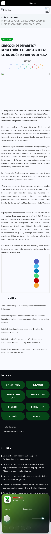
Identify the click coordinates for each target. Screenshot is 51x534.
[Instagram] (11, 528)
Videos (37, 416)
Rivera (13, 416)
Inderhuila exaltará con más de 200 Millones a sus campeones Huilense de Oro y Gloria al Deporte (21, 341)
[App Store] (23, 528)
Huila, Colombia (9, 427)
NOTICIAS (14, 17)
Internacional (13, 396)
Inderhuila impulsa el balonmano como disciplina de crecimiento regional (22, 331)
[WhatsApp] (17, 528)
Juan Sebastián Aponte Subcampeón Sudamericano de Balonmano (23, 307)
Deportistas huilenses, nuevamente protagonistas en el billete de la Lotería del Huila (24, 351)
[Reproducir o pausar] (7, 518)
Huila (38, 385)
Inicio (3, 17)
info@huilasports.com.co (13, 431)
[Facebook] (6, 528)
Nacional (38, 394)
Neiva (13, 407)
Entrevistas (13, 385)
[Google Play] (28, 528)
